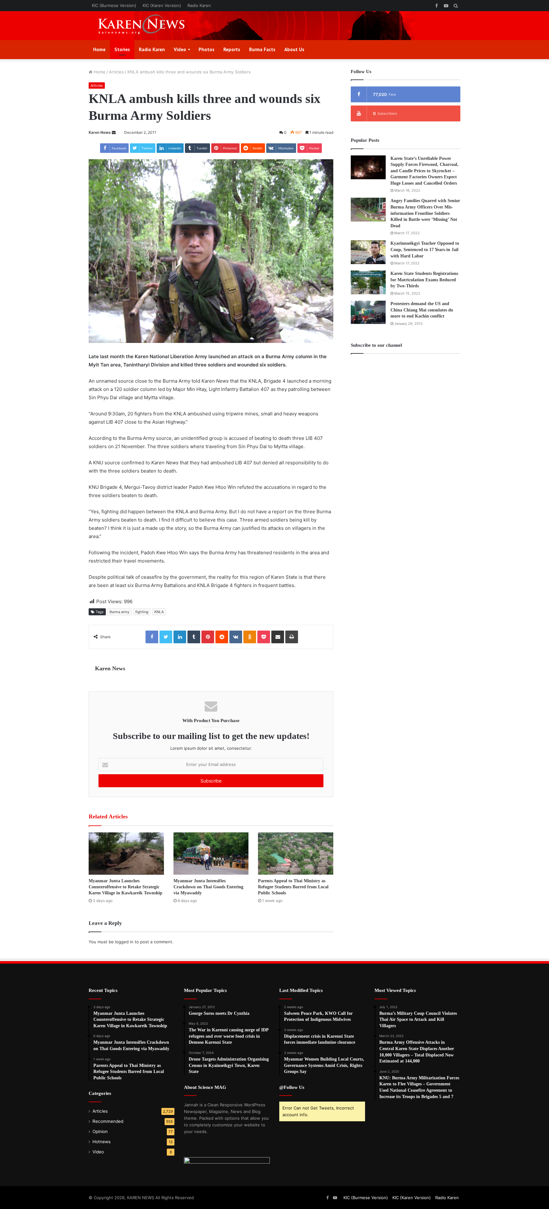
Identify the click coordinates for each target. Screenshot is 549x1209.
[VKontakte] (235, 637)
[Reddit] (221, 637)
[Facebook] (152, 637)
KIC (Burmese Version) (114, 5)
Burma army (119, 612)
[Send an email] (114, 132)
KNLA (159, 612)
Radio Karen (199, 5)
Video (180, 49)
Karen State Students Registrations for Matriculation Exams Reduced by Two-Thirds (424, 279)
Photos (206, 49)
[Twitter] (165, 637)
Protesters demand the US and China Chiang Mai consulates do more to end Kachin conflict (421, 309)
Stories (122, 49)
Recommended (107, 1121)
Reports (231, 49)
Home (99, 49)
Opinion (100, 1131)
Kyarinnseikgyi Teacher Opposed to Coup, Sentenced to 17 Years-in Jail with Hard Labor (424, 249)
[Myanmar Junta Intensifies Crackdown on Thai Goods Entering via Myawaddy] (211, 853)
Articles (116, 71)
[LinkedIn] (179, 637)
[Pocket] (263, 637)
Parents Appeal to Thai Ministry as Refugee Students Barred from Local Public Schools (293, 886)
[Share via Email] (277, 637)
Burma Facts (262, 49)
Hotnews (101, 1141)
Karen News (100, 132)
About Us (294, 49)
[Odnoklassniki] (249, 637)
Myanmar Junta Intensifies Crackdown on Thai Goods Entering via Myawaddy (208, 886)
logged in (124, 941)
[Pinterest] (207, 637)
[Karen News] (147, 25)
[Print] (291, 637)
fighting (141, 612)
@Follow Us (291, 1087)
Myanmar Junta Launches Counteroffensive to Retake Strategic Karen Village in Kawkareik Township (125, 886)
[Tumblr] (193, 637)
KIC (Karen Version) (162, 5)
